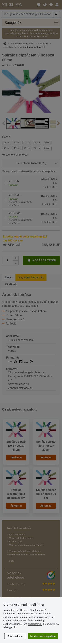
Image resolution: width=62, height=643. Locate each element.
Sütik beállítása (15, 636)
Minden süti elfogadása (43, 636)
